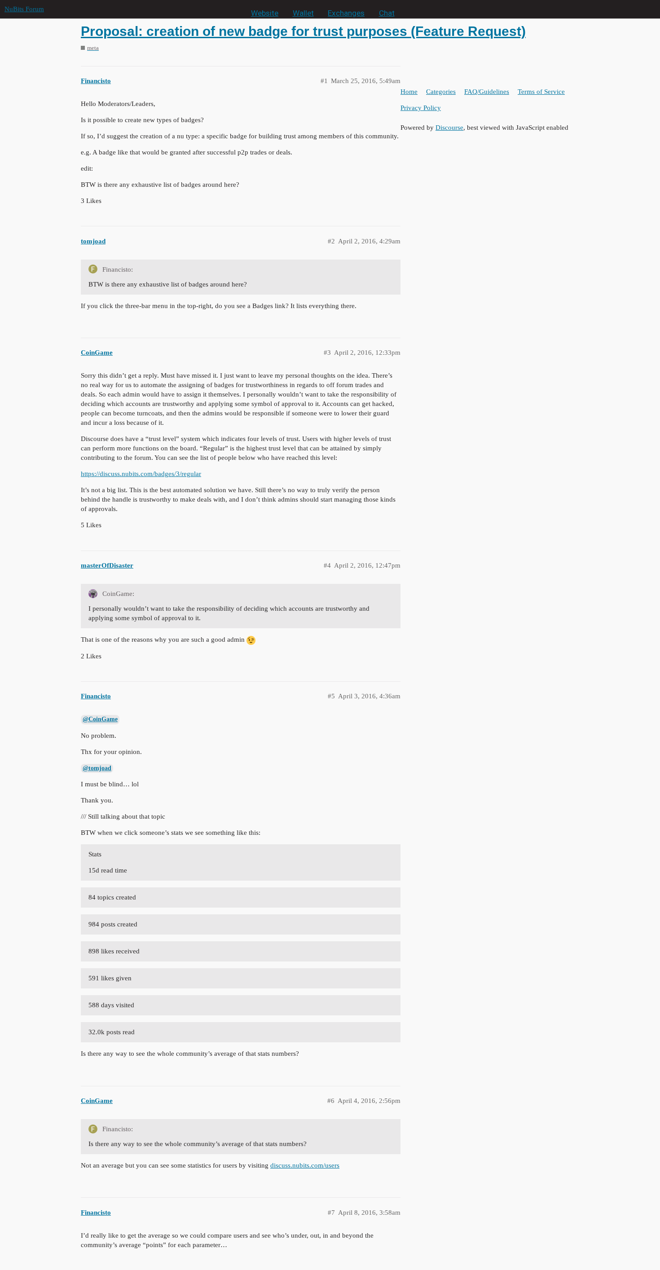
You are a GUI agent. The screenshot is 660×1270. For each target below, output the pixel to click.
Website (264, 13)
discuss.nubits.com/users (304, 1165)
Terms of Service (541, 91)
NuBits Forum (24, 9)
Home (409, 91)
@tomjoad (97, 768)
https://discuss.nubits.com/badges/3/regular (141, 473)
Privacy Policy (420, 107)
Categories (441, 91)
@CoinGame (100, 719)
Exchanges (346, 13)
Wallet (303, 13)
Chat (387, 13)
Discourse (449, 127)
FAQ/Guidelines (486, 91)
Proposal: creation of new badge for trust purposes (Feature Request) (303, 31)
